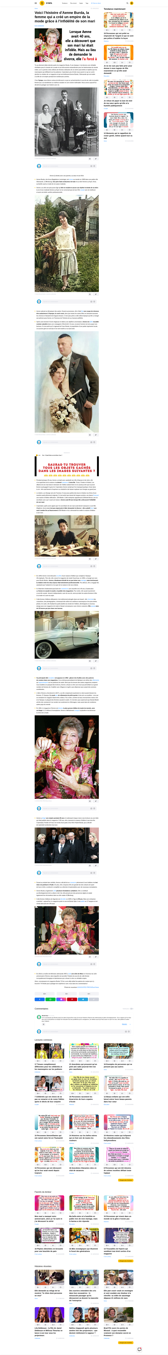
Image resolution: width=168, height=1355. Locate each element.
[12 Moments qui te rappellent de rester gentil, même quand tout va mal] (118, 120)
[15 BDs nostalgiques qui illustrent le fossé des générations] (84, 1236)
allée (91, 322)
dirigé (44, 818)
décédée (63, 899)
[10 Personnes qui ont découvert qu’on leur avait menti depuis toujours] (49, 1155)
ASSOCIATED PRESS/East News (88, 987)
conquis (77, 710)
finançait (96, 495)
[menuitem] (65, 3)
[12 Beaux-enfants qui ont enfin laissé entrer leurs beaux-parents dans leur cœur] (118, 1084)
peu (56, 695)
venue (71, 179)
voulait (82, 190)
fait (82, 311)
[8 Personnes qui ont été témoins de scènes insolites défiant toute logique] (118, 1155)
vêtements (95, 680)
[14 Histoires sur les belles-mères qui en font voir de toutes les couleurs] (84, 1123)
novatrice (52, 678)
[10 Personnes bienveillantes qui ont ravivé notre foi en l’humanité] (49, 1123)
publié (83, 901)
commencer (64, 588)
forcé (92, 508)
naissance (65, 482)
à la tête (58, 576)
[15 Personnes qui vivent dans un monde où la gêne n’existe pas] (118, 1203)
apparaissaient (43, 682)
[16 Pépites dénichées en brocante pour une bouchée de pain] (49, 1236)
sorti (69, 973)
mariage (83, 580)
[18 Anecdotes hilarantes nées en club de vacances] (84, 1155)
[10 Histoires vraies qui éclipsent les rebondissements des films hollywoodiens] (118, 1123)
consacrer (73, 882)
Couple (106, 108)
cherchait (90, 599)
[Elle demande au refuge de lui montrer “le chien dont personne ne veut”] (49, 1278)
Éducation (106, 76)
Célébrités (37, 1072)
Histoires (106, 41)
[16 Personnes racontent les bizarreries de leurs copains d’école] (84, 1084)
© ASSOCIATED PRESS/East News (43, 801)
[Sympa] (46, 3)
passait (93, 606)
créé (54, 891)
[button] (45, 994)
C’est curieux (38, 1141)
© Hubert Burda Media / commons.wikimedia (45, 158)
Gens (36, 8)
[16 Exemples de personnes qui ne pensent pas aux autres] (118, 1051)
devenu (60, 708)
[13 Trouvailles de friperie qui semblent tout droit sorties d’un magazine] (118, 1236)
